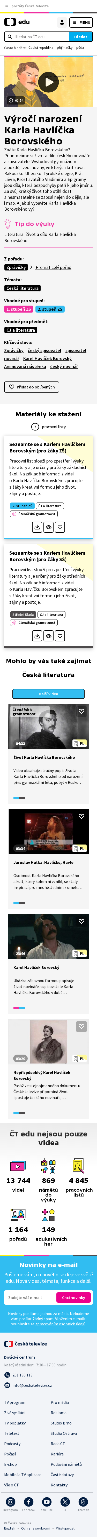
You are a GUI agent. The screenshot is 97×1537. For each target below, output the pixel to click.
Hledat (80, 36)
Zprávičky (16, 267)
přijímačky (65, 47)
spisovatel (75, 350)
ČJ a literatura (20, 330)
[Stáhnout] (37, 527)
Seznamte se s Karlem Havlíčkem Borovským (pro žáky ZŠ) (47, 447)
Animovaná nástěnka (25, 366)
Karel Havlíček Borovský (47, 358)
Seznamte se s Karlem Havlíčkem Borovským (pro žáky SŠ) (47, 556)
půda (80, 47)
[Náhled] (48, 527)
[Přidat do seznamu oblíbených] (60, 527)
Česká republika (40, 47)
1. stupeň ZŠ (18, 309)
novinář (11, 358)
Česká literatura (22, 288)
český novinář (64, 366)
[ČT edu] (16, 24)
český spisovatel (44, 350)
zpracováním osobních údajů (60, 1323)
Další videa (48, 693)
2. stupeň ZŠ (50, 309)
